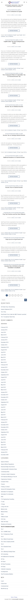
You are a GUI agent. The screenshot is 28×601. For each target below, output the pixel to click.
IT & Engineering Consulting (7, 499)
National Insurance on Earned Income (14, 157)
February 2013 (4, 364)
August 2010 (4, 434)
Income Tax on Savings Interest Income (14, 135)
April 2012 (3, 387)
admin (19, 46)
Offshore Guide (7, 212)
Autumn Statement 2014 (6, 309)
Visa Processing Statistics (7, 574)
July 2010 (3, 437)
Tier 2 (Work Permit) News (7, 539)
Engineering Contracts (6, 479)
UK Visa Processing (5, 564)
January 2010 (4, 452)
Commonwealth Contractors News (9, 469)
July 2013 (3, 352)
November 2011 (4, 397)
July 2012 (3, 379)
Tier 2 (2, 536)
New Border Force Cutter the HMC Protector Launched (13, 314)
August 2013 (4, 349)
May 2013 (3, 357)
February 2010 (4, 449)
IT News (3, 504)
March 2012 (3, 389)
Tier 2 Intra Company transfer (7, 541)
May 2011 (3, 412)
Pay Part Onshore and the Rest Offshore (14, 214)
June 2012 (3, 382)
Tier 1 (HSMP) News (5, 531)
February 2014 (4, 337)
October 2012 (4, 372)
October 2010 (4, 429)
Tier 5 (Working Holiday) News (8, 551)
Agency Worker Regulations (7, 464)
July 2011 (3, 407)
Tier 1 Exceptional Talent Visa (8, 316)
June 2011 (3, 409)
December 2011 (4, 394)
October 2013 (4, 344)
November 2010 (4, 427)
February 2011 (4, 419)
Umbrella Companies (6, 569)
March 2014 (3, 334)
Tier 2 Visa (3, 311)
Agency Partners (5, 461)
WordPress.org (4, 588)
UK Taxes (18, 68)
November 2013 (4, 342)
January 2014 (4, 339)
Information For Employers (7, 491)
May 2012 (3, 384)
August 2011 (4, 404)
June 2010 (3, 439)
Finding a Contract (5, 486)
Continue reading (14, 30)
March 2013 (3, 362)
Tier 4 (2, 544)
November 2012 (4, 369)
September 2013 (5, 347)
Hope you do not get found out (14, 239)
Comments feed (4, 586)
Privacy (15, 597)
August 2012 (4, 377)
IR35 (2, 496)
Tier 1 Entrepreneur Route (7, 534)
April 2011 (3, 414)
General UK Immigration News (8, 489)
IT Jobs (2, 501)
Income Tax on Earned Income (14, 187)
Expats (21, 35)
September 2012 (5, 374)
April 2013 (3, 359)
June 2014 (3, 332)
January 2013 (4, 367)
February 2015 (4, 327)
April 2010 (3, 444)
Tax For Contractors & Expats (10, 35)
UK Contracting (4, 554)
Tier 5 (2, 549)
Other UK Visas (4, 521)
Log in (2, 581)
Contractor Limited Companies (6, 69)
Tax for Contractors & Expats (14, 11)
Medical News (4, 511)
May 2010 (3, 442)
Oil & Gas (3, 519)
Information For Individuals (7, 494)
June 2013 (3, 354)
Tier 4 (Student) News (6, 546)
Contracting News (5, 471)
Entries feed (4, 583)
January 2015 (4, 329)
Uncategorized (4, 571)
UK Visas (14, 234)
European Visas (4, 481)
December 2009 (4, 454)
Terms (12, 597)
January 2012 (4, 392)
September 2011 (5, 402)
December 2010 (4, 424)
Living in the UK (4, 506)
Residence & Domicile (6, 524)
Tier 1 (2, 529)
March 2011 (3, 417)
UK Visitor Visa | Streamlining (8, 306)
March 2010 (3, 447)
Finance (3, 484)
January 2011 (4, 422)
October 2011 (4, 399)
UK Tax (14, 69)
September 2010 (5, 432)
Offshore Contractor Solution (6, 234)
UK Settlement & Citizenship (7, 556)
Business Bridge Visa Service (8, 466)
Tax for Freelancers (9, 36)
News (2, 514)
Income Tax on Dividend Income (14, 106)
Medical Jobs (4, 509)
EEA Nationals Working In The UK (9, 476)
